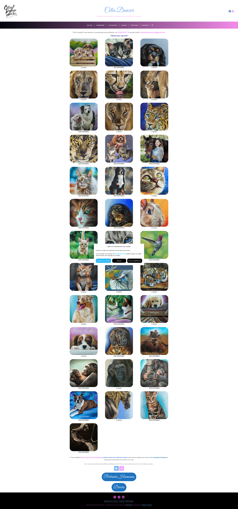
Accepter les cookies (103, 261)
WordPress (129, 505)
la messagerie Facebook (158, 457)
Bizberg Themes (147, 505)
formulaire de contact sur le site (123, 460)
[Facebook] (116, 468)
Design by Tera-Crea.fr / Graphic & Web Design (118, 501)
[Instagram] (121, 468)
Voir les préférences (134, 261)
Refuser (119, 261)
